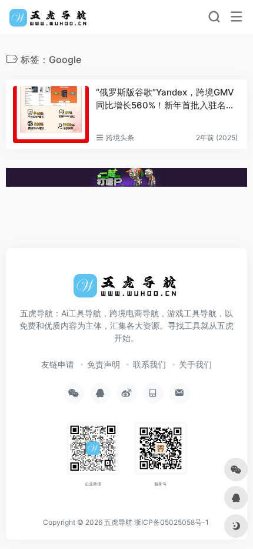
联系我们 (149, 364)
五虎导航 (118, 522)
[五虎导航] (49, 17)
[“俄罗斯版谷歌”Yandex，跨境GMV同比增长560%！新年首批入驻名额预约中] (51, 114)
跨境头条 (120, 137)
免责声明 (103, 364)
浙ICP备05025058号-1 (171, 522)
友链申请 (57, 364)
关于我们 (195, 364)
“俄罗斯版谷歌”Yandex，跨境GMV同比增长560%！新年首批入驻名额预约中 (165, 99)
